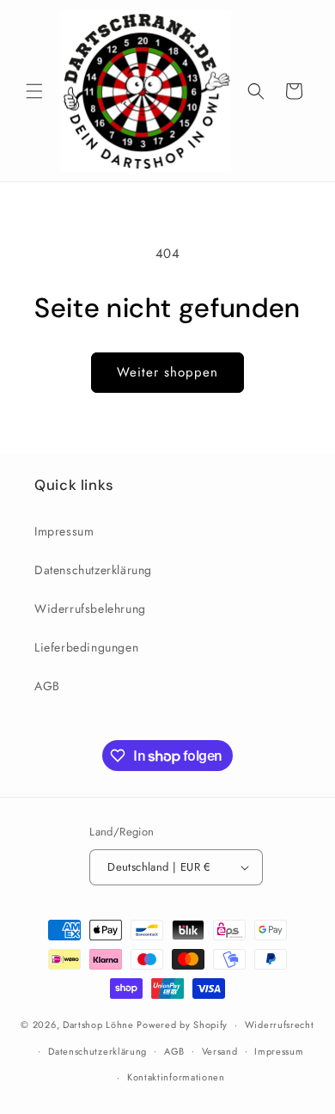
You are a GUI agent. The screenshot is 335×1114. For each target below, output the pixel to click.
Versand (220, 1051)
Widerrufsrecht (279, 1024)
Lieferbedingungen (86, 647)
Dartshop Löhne (100, 1024)
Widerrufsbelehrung (90, 608)
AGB (47, 686)
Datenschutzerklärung (93, 569)
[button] (34, 91)
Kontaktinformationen (176, 1077)
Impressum (64, 531)
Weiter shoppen (167, 372)
